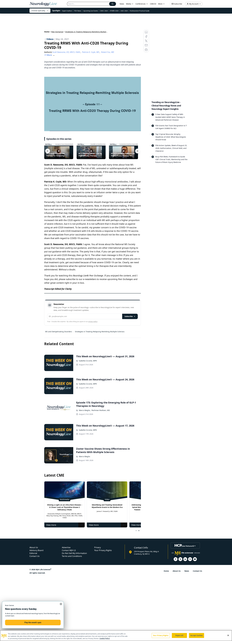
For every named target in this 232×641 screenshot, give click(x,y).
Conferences (140, 4)
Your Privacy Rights (103, 550)
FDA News (77, 11)
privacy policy (92, 321)
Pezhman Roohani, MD (100, 410)
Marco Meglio (84, 456)
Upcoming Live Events (90, 11)
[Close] (228, 635)
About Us (33, 547)
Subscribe (129, 316)
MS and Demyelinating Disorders (58, 331)
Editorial (33, 553)
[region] (116, 635)
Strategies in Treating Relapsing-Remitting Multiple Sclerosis (99, 331)
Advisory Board (36, 550)
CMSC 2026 (104, 11)
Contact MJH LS (69, 550)
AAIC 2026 (124, 11)
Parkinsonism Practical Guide (139, 11)
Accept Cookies (196, 635)
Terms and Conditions (72, 556)
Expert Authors (67, 11)
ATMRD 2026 (114, 11)
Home (46, 32)
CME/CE (153, 4)
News (122, 4)
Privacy (97, 547)
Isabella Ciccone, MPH (88, 361)
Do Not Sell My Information (74, 553)
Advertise (66, 547)
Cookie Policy (104, 638)
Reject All (179, 635)
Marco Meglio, (85, 410)
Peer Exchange (57, 32)
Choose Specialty (38, 10)
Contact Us (34, 556)
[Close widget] (61, 604)
